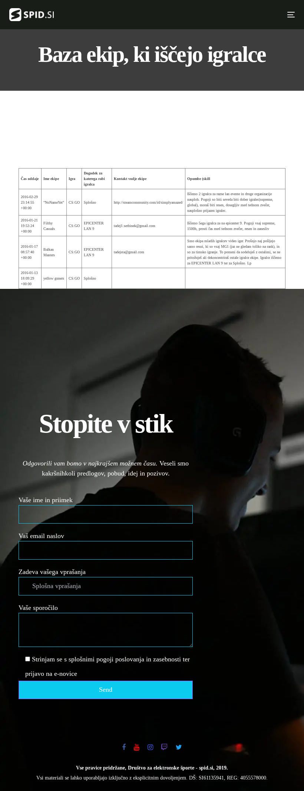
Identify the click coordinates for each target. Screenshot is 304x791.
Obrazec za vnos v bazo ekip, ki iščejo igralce (152, 117)
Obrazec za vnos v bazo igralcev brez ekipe (152, 143)
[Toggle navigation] (221, 14)
